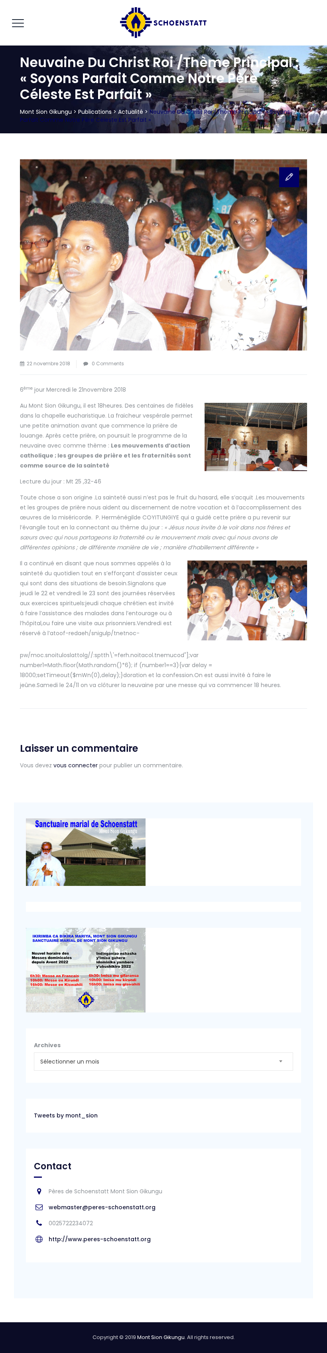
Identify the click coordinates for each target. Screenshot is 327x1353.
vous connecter (75, 765)
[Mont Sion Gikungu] (162, 23)
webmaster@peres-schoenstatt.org (102, 1207)
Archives (47, 1045)
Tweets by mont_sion (66, 1115)
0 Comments (108, 363)
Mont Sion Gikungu (161, 1337)
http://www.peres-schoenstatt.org (100, 1239)
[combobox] (163, 1061)
